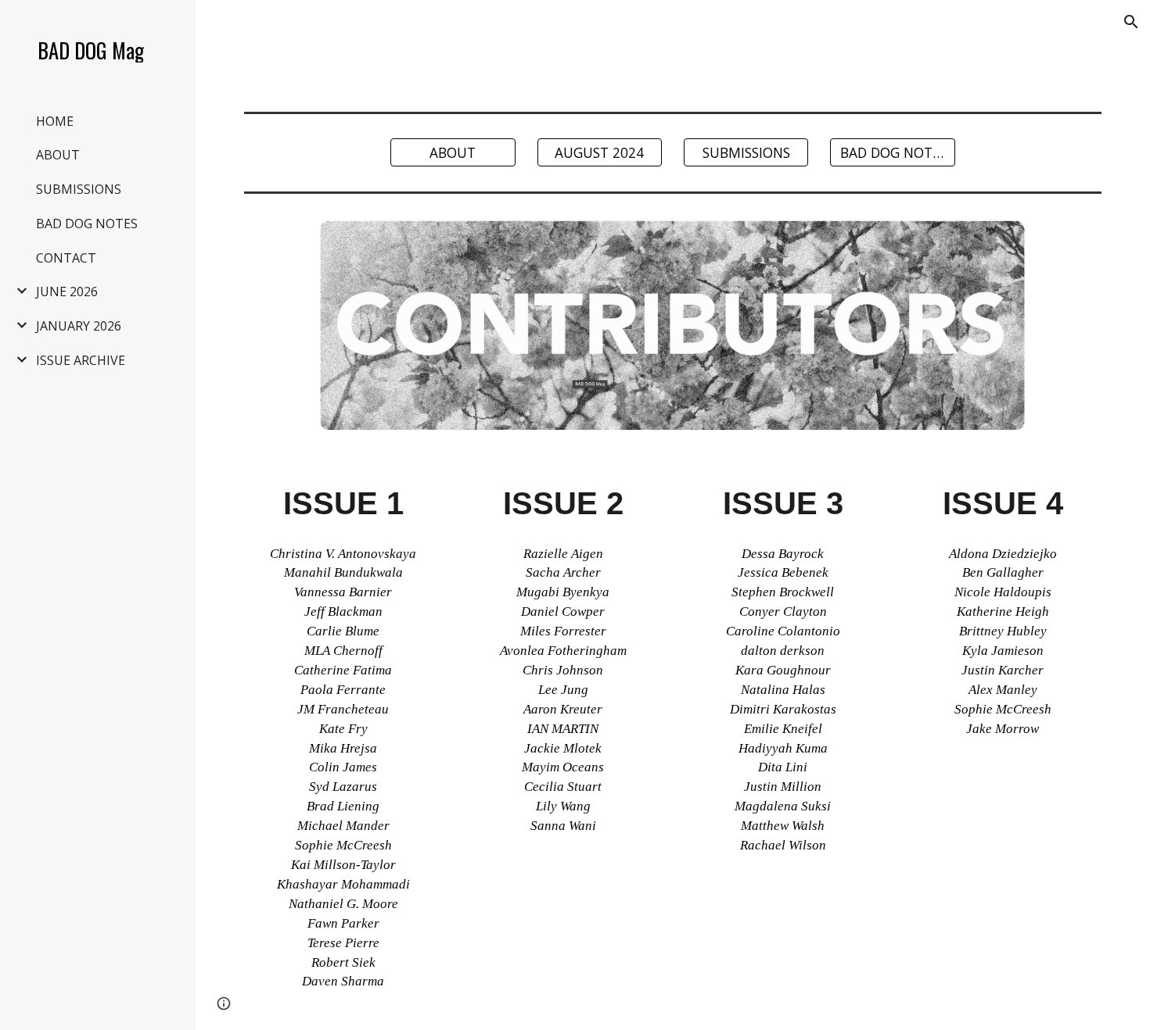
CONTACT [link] (66, 257)
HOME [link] (55, 121)
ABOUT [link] (58, 154)
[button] (1131, 22)
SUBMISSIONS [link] (78, 189)
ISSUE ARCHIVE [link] (80, 360)
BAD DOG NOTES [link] (87, 223)
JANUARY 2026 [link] (78, 325)
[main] (343, 740)
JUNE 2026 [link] (67, 291)
